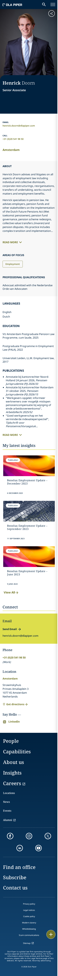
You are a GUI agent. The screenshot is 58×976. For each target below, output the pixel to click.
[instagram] (29, 836)
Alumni (7, 820)
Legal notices (29, 910)
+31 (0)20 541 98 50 (13, 138)
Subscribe (14, 877)
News (6, 802)
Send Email (10, 629)
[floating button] (50, 934)
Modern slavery (29, 922)
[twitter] (48, 836)
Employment (12, 264)
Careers (12, 783)
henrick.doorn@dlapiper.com (19, 125)
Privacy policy (29, 903)
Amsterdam (11, 150)
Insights (12, 772)
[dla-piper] (12, 4)
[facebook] (10, 836)
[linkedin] (19, 848)
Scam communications (29, 935)
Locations (9, 793)
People (11, 741)
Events (7, 810)
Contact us (15, 887)
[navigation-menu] (52, 4)
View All (9, 592)
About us (13, 762)
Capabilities (17, 751)
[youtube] (38, 848)
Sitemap (26, 943)
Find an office (19, 867)
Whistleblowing (29, 929)
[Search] (44, 4)
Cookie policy (29, 916)
